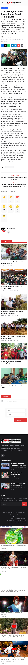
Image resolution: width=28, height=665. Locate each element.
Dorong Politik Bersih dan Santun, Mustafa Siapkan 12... (11, 287)
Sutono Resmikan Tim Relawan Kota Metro (12, 387)
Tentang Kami (16, 517)
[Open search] (25, 2)
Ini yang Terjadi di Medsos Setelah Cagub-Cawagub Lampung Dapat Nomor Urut (14, 185)
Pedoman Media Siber (13, 520)
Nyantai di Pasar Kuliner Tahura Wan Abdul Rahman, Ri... (12, 262)
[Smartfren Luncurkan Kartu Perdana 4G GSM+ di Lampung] (5, 486)
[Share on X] (5, 45)
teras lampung (11, 228)
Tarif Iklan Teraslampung (14, 522)
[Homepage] (14, 2)
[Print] (22, 45)
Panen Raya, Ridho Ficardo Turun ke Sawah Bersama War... (12, 312)
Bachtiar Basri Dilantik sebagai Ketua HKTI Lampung (14, 178)
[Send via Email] (18, 45)
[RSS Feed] (8, 232)
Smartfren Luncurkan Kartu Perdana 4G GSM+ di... (18, 484)
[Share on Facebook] (2, 45)
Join (24, 504)
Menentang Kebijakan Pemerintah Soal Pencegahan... (16, 474)
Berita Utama (9, 167)
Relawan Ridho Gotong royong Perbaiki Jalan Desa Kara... (13, 337)
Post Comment (19, 420)
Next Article (13, 182)
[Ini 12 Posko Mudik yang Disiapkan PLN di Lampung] (5, 466)
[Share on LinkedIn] (12, 45)
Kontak (24, 522)
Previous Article (14, 175)
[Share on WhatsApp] (8, 45)
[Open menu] (2, 2)
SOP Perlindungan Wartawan (18, 518)
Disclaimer (23, 520)
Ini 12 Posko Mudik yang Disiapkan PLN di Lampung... (18, 464)
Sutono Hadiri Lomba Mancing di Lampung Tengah (11, 362)
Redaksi (24, 517)
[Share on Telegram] (15, 45)
